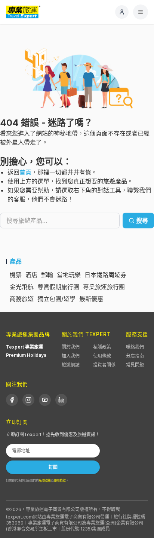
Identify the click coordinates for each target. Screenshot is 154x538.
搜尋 (142, 220)
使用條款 (102, 356)
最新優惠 (91, 299)
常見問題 (135, 365)
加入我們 (71, 356)
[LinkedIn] (61, 400)
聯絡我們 (135, 347)
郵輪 (47, 275)
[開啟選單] (140, 11)
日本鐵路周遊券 (105, 275)
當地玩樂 (69, 275)
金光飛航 (22, 287)
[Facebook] (12, 400)
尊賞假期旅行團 (58, 287)
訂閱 (53, 467)
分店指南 (135, 356)
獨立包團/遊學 (56, 299)
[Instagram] (28, 400)
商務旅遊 (22, 299)
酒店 (31, 275)
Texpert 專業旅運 (24, 347)
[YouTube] (45, 400)
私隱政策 (102, 347)
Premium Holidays (26, 355)
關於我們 (71, 347)
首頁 (25, 172)
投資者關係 (104, 365)
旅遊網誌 (71, 365)
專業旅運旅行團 (104, 287)
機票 (16, 275)
